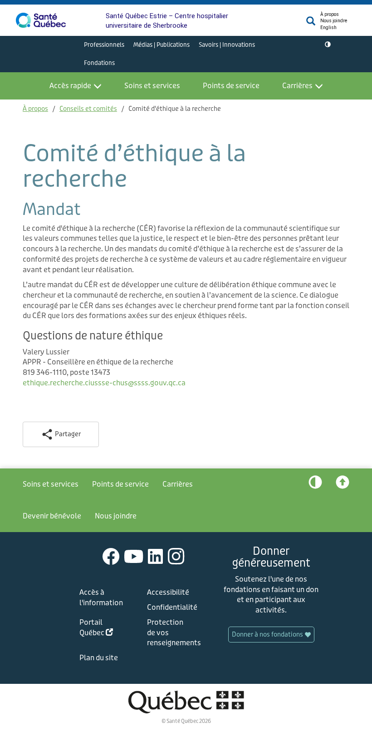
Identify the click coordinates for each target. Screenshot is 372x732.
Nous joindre (333, 20)
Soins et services (152, 85)
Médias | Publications (161, 45)
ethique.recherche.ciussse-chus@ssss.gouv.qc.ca (104, 383)
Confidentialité (170, 607)
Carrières (297, 85)
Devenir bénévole (52, 516)
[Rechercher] (310, 23)
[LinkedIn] (155, 556)
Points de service (231, 85)
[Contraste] (327, 45)
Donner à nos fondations (268, 634)
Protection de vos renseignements (170, 632)
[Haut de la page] (342, 484)
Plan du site (98, 657)
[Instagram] (176, 556)
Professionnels (104, 45)
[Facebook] (111, 556)
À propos (329, 14)
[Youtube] (133, 556)
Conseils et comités (88, 109)
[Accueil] (41, 20)
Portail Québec (103, 629)
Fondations (99, 63)
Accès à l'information (101, 598)
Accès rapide (70, 85)
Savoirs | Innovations (227, 45)
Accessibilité (168, 592)
